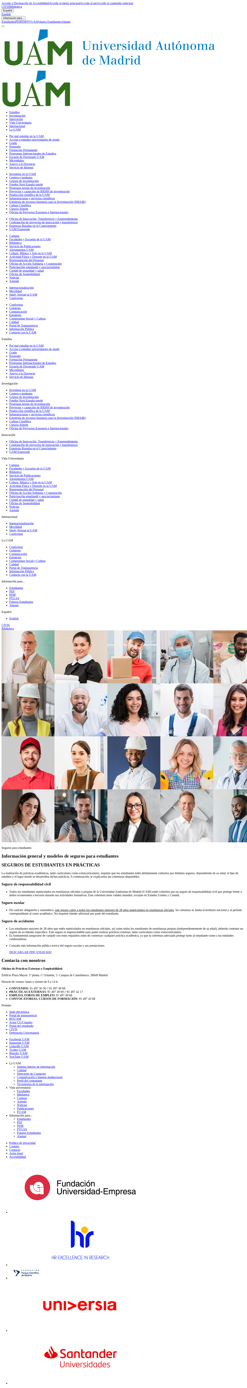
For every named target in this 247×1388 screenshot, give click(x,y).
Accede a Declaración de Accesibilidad (25, 3)
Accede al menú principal (64, 3)
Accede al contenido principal (115, 3)
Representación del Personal (26, 260)
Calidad (14, 322)
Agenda (14, 281)
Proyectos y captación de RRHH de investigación (39, 191)
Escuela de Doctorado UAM (26, 157)
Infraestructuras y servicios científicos (32, 198)
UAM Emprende (19, 229)
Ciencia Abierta (18, 208)
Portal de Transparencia (23, 325)
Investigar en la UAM (22, 174)
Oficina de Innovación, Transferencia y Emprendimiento (43, 218)
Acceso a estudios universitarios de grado (34, 139)
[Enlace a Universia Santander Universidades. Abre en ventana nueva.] (80, 1383)
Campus (14, 235)
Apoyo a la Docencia (22, 164)
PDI (17, 21)
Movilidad (15, 291)
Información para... (13, 18)
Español (7, 10)
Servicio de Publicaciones (25, 246)
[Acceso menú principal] (3, 26)
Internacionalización (21, 287)
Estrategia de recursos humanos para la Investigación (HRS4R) (47, 201)
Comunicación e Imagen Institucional (39, 1077)
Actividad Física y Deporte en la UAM (33, 256)
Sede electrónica (19, 1012)
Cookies (14, 1146)
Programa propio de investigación (29, 188)
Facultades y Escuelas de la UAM (30, 239)
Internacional (17, 126)
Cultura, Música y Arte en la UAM (30, 253)
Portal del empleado (21, 1025)
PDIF (23, 21)
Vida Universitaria (20, 122)
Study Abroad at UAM (23, 294)
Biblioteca (16, 6)
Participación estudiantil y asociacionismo (34, 267)
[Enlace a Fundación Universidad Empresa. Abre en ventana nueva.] (80, 1212)
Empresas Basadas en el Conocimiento (32, 225)
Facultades (23, 1091)
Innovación (16, 119)
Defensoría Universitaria (24, 1032)
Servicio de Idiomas (21, 167)
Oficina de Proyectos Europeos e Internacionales (38, 212)
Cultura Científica (20, 205)
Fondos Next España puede (26, 184)
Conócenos (16, 298)
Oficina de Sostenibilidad (24, 274)
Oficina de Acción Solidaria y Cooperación (35, 263)
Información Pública (21, 329)
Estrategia (15, 315)
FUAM (21, 1112)
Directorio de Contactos (31, 1073)
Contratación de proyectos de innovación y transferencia (43, 222)
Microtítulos (16, 160)
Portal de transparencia (23, 1015)
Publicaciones (25, 1108)
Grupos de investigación (24, 181)
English (6, 14)
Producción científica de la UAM (29, 195)
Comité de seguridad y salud (26, 270)
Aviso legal (16, 1153)
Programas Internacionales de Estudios (32, 153)
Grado (13, 143)
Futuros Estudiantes (49, 21)
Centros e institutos (20, 177)
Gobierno (15, 308)
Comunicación (18, 311)
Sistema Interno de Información (36, 1066)
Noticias (14, 277)
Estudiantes (8, 21)
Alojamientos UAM (21, 249)
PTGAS (32, 21)
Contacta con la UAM (22, 332)
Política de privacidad (22, 1143)
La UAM (15, 129)
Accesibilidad (17, 1156)
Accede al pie (88, 3)
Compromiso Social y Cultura (27, 318)
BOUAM (15, 1018)
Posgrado (15, 146)
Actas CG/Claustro (20, 1022)
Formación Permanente (23, 150)
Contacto (14, 1149)
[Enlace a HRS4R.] (80, 1264)
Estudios (14, 112)
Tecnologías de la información (35, 1084)
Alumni (65, 21)
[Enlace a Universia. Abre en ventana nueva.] (80, 1330)
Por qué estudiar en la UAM (26, 136)
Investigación (17, 115)
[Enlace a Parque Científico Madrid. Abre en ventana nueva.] (26, 1278)
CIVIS (6, 6)
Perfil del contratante (29, 1080)
